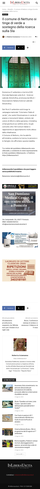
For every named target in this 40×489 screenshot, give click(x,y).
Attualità (10, 9)
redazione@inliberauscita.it (24, 475)
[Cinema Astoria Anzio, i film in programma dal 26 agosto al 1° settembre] (7, 432)
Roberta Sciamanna (13, 37)
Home (4, 9)
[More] (27, 47)
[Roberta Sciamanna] (3, 37)
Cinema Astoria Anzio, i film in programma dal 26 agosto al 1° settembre (25, 431)
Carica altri (19, 454)
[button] (3, 3)
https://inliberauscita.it (20, 358)
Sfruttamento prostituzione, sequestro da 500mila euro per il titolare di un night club (10, 325)
